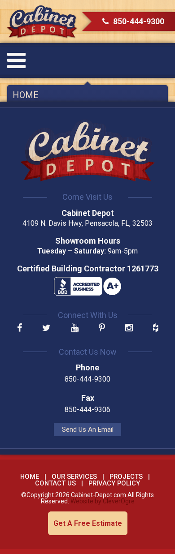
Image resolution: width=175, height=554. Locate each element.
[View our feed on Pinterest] (102, 328)
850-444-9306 (87, 409)
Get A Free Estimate (87, 523)
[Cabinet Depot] (42, 21)
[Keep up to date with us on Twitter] (46, 328)
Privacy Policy (114, 483)
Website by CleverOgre (102, 501)
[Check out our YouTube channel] (74, 328)
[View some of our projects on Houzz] (155, 328)
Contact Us (55, 483)
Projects (126, 476)
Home (26, 95)
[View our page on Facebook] (19, 328)
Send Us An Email (88, 429)
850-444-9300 (138, 21)
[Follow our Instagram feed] (129, 328)
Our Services (74, 476)
